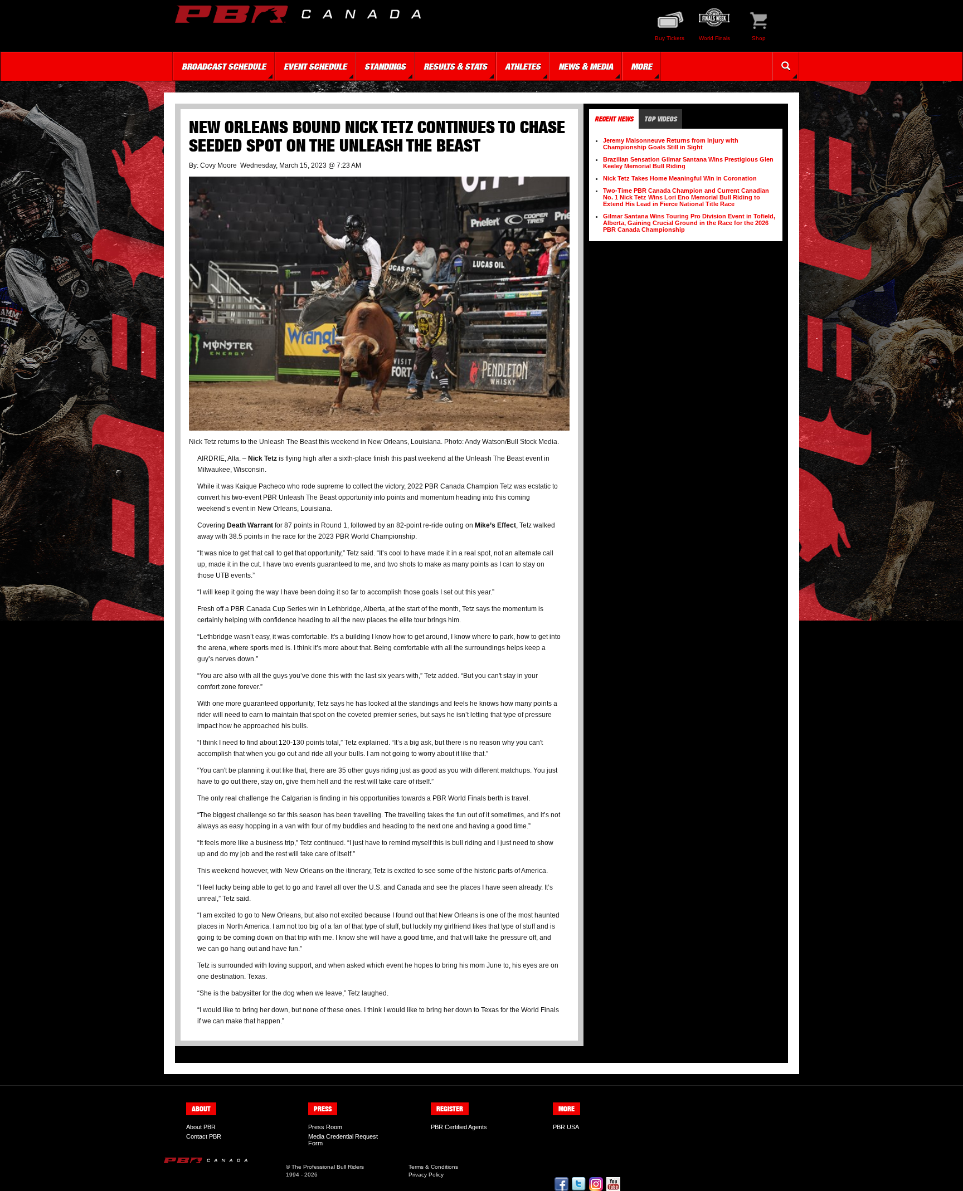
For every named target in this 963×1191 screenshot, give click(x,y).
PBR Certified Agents (459, 1127)
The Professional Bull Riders (327, 1167)
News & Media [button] (585, 66)
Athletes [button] (523, 66)
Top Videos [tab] (660, 119)
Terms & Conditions (433, 1167)
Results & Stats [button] (455, 66)
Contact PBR (203, 1136)
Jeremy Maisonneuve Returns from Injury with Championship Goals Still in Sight (670, 143)
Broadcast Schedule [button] (224, 66)
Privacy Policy (426, 1175)
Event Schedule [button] (315, 66)
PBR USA (566, 1127)
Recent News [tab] (614, 119)
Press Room (325, 1127)
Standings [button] (385, 66)
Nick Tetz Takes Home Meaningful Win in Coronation (680, 178)
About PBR (201, 1127)
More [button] (641, 66)
